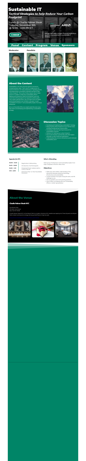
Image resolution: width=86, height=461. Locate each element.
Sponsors (68, 45)
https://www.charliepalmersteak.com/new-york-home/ (24, 217)
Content (27, 45)
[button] (10, 229)
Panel (15, 45)
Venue (54, 45)
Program (42, 45)
